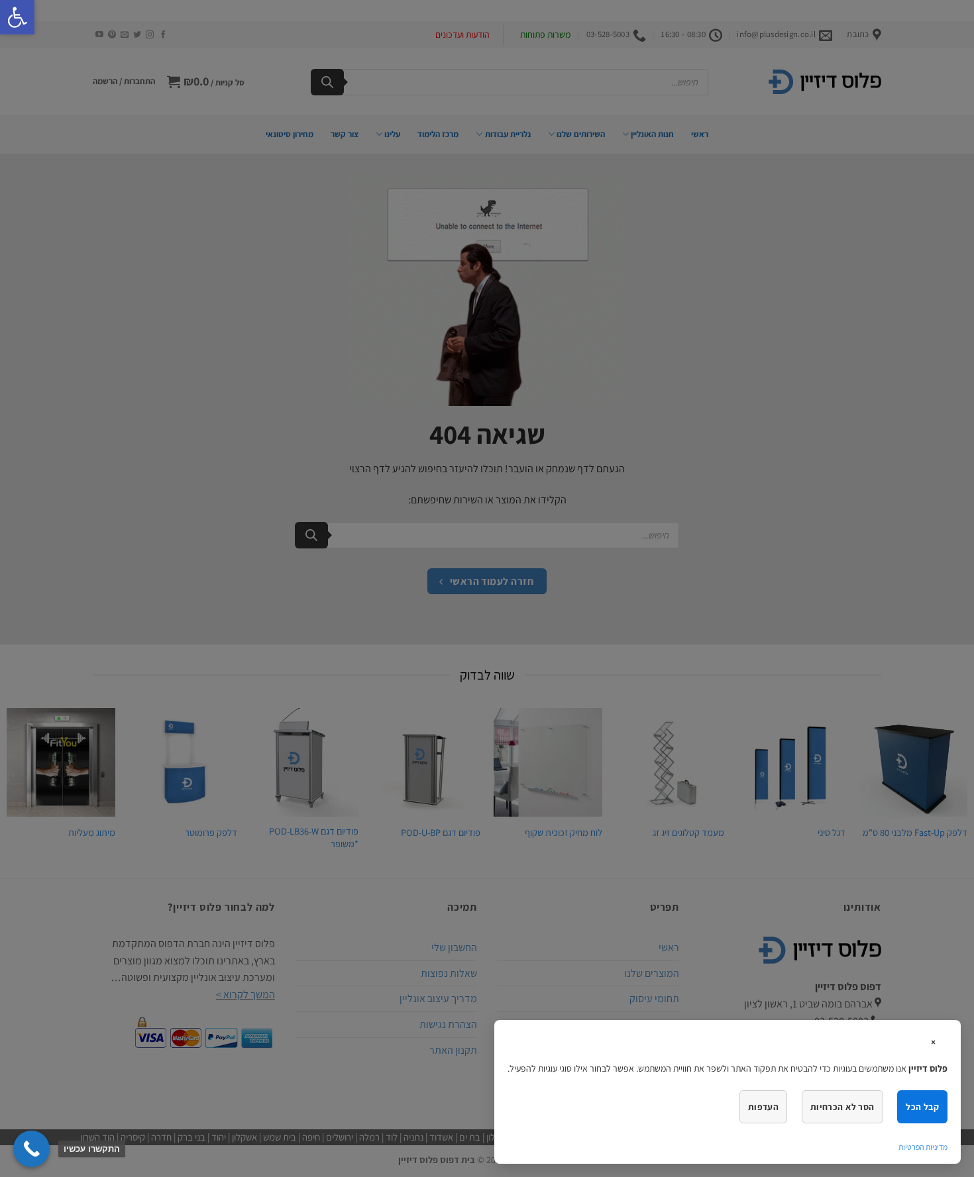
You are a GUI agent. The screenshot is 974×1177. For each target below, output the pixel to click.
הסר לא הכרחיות (842, 1107)
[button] (17, 17)
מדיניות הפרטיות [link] (922, 1147)
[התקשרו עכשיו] (31, 1149)
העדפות (763, 1107)
